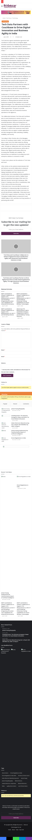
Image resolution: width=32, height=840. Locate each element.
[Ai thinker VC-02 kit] (16, 12)
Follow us (4, 790)
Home (3, 18)
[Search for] (30, 6)
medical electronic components (9, 783)
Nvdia (3, 786)
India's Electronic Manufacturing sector (10, 778)
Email (3, 356)
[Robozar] (10, 6)
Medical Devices (18, 781)
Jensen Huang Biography (18, 408)
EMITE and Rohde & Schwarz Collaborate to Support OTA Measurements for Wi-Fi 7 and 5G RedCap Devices (8, 312)
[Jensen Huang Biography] (6, 411)
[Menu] (2, 6)
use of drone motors (22, 786)
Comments (26, 404)
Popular (5, 404)
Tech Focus (8, 18)
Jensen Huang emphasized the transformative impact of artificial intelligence (19, 432)
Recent (15, 404)
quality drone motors (11, 786)
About (13, 829)
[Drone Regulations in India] (6, 440)
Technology (15, 18)
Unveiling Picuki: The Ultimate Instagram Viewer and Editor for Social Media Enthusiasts (20, 417)
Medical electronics (22, 783)
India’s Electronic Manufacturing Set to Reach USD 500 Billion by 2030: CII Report (20, 424)
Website (3, 363)
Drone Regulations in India (18, 438)
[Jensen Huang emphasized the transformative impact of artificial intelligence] (6, 433)
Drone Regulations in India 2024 (9, 775)
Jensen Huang (24, 778)
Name (3, 350)
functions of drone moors (24, 775)
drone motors (5, 773)
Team (17, 829)
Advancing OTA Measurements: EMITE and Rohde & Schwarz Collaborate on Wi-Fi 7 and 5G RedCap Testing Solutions (23, 312)
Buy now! (21, 829)
